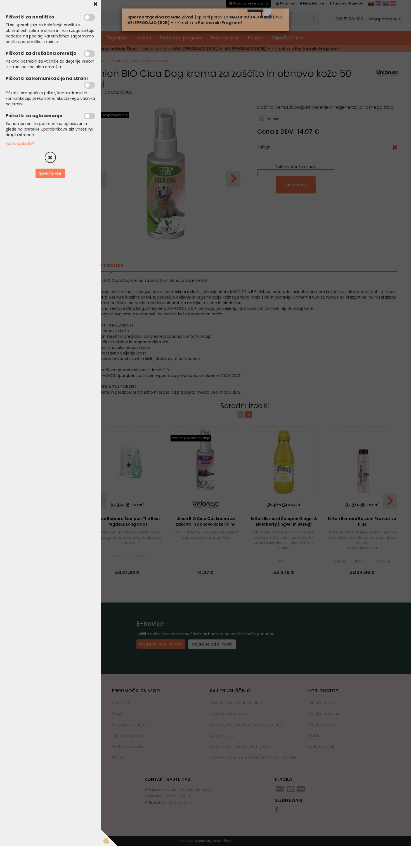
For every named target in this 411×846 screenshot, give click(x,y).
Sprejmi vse (50, 173)
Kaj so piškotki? (20, 143)
